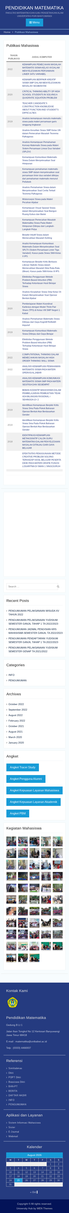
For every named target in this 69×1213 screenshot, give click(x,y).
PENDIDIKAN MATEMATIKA (34, 7)
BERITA (12, 1091)
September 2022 (17, 709)
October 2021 (16, 726)
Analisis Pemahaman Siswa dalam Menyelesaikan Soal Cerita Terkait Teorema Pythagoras (39, 190)
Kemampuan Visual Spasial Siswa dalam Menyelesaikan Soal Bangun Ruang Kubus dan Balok (39, 211)
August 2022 (15, 715)
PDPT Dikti (14, 1077)
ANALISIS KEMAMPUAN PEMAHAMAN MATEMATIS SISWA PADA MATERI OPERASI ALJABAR (41, 369)
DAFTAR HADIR (17, 1095)
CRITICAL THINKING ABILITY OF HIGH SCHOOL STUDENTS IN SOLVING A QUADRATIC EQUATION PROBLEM (41, 94)
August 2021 (15, 731)
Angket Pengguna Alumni (26, 778)
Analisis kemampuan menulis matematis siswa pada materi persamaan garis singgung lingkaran (41, 121)
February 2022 (16, 720)
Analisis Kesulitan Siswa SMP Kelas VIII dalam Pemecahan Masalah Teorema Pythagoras (41, 133)
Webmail (13, 1136)
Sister (11, 1127)
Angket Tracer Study (22, 767)
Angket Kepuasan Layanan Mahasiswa (34, 790)
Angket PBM (18, 813)
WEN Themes (44, 1208)
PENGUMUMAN (17, 680)
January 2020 (16, 742)
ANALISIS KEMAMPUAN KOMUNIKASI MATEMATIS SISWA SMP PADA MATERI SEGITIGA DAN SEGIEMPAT (41, 381)
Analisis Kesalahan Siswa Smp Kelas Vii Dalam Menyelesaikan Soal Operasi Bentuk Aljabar (41, 295)
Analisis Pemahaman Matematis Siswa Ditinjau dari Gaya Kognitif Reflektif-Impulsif (41, 322)
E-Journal (13, 1131)
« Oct (33, 1192)
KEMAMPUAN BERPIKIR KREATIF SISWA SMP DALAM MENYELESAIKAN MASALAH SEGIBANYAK (41, 82)
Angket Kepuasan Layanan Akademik (33, 801)
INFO (11, 674)
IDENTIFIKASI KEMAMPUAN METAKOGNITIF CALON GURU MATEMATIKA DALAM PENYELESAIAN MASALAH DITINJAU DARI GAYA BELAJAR (41, 441)
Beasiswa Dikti (16, 1082)
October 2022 (16, 704)
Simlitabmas (15, 1068)
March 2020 (15, 737)
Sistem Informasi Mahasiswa (24, 1122)
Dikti (11, 1073)
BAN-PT (13, 1086)
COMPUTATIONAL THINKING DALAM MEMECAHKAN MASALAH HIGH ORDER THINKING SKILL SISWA (40, 357)
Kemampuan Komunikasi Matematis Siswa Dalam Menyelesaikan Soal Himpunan (39, 160)
